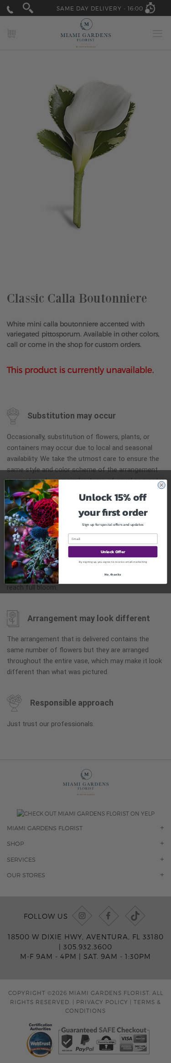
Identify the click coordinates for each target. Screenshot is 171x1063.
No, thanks (112, 573)
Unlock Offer (112, 552)
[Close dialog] (161, 485)
